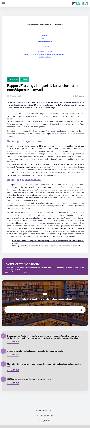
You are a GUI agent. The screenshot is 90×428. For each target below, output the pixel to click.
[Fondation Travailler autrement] (80, 4)
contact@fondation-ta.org (16, 272)
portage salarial (63, 226)
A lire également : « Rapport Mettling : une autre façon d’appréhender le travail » (46, 246)
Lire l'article (13, 342)
